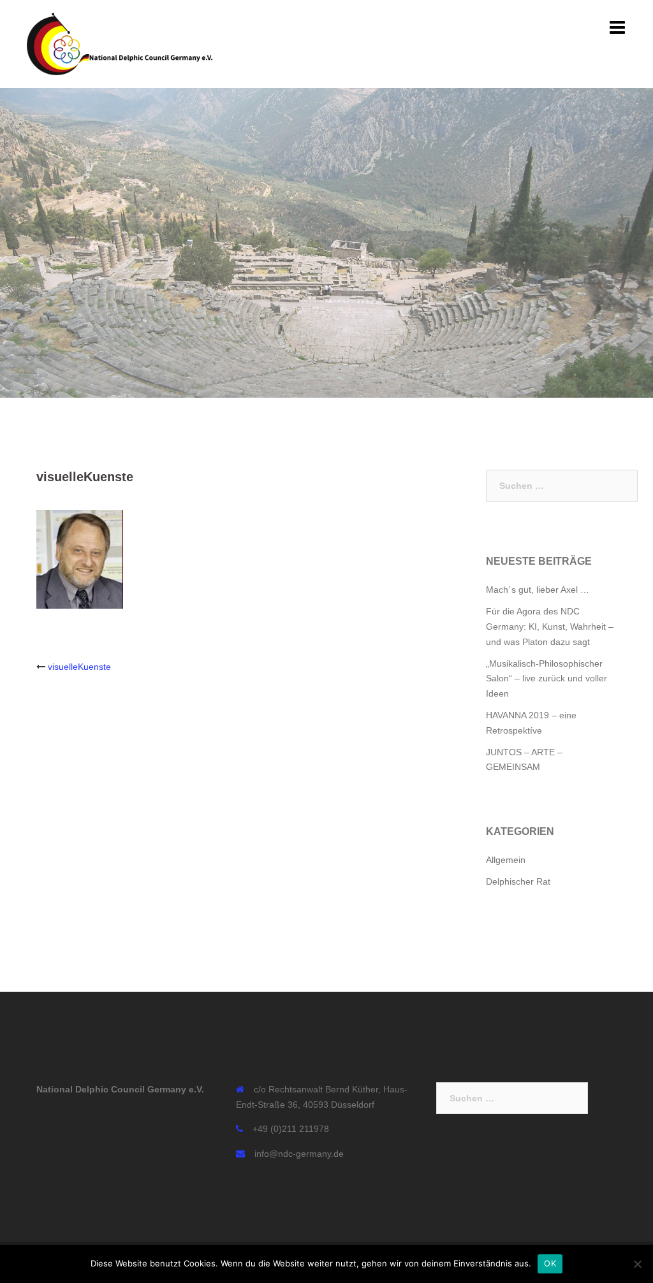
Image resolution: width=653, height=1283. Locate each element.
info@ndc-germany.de (299, 1154)
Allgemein (505, 860)
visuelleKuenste (79, 667)
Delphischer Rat (518, 881)
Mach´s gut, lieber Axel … (537, 589)
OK (550, 1263)
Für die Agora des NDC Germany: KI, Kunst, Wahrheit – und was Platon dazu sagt (549, 626)
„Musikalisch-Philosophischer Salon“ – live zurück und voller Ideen (546, 678)
